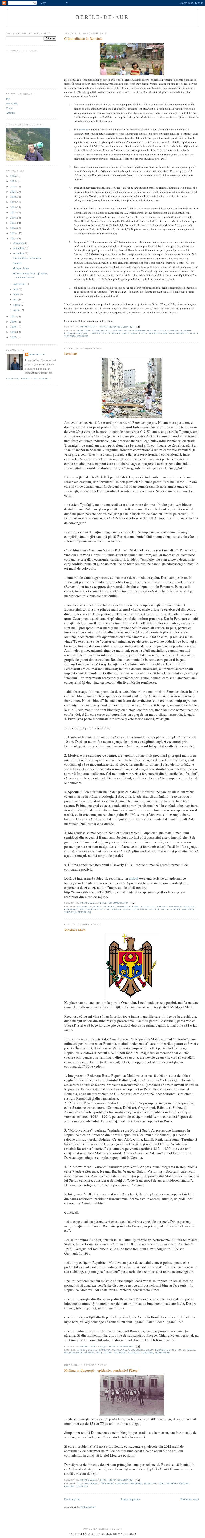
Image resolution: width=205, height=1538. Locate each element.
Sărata (108, 1353)
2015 (13, 223)
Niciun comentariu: (121, 327)
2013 (13, 233)
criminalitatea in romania (129, 330)
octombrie (19, 253)
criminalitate (101, 330)
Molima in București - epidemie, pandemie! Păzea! (101, 1370)
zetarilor (84, 912)
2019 (13, 202)
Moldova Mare (75, 929)
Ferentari (70, 353)
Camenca (105, 1350)
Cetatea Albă (120, 1350)
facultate (150, 1483)
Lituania (95, 333)
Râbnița (89, 1353)
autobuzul (124, 906)
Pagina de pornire (130, 1499)
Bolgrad (91, 1350)
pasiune (69, 1486)
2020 (13, 197)
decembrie (19, 243)
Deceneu (152, 330)
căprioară (107, 1483)
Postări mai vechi (189, 1499)
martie (17, 310)
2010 (13, 321)
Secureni (120, 1353)
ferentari (175, 906)
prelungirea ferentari (95, 909)
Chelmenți (137, 1350)
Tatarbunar (162, 1353)
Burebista (84, 330)
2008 (13, 332)
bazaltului (148, 906)
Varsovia (70, 912)
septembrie (19, 284)
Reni (99, 1353)
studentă (82, 1486)
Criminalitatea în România (83, 38)
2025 (13, 181)
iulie (16, 289)
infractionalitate (76, 333)
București (91, 1483)
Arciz (80, 1350)
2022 (13, 186)
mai (15, 299)
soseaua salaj (170, 909)
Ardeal (97, 906)
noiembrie (19, 248)
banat (136, 906)
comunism (121, 1483)
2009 (13, 327)
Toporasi (188, 909)
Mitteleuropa (111, 333)
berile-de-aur (102, 16)
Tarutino (147, 1353)
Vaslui (194, 333)
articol (133, 878)
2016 (13, 217)
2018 (13, 207)
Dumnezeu (136, 1483)
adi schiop (84, 906)
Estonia (173, 330)
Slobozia (134, 1353)
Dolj (163, 330)
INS (8, 99)
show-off (182, 333)
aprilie (17, 304)
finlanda (185, 330)
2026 (13, 176)
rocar (127, 909)
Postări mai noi (72, 1499)
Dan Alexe (11, 103)
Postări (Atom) (88, 1507)
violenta (70, 336)
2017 (13, 212)
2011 (13, 316)
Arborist (10, 112)
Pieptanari (71, 909)
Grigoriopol (177, 1350)
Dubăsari (161, 1350)
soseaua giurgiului (146, 909)
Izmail (191, 1350)
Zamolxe (83, 336)
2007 (13, 337)
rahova (117, 909)
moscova (189, 906)
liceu (161, 1483)
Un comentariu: (119, 903)
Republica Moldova (161, 333)
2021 (13, 191)
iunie (16, 294)
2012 (80, 1483)
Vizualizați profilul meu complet (28, 378)
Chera (9, 108)
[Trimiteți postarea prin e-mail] (137, 327)
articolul (83, 129)
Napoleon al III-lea (134, 333)
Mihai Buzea (36, 354)
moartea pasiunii (178, 1483)
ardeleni (109, 906)
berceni (162, 906)
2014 (13, 228)
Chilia (150, 1350)
